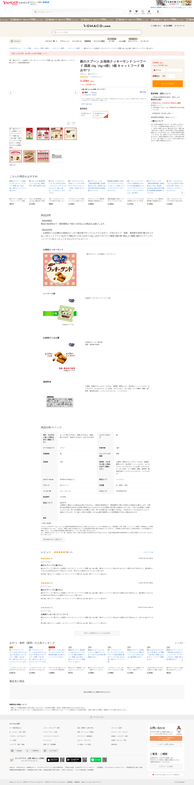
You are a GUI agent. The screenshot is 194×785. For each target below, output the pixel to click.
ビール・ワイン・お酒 (50, 732)
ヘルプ (189, 7)
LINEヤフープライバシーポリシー (33, 782)
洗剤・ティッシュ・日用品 (85, 732)
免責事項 (77, 782)
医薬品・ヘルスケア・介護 (119, 736)
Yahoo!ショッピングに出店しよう (174, 7)
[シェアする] (68, 123)
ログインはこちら (86, 104)
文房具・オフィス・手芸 (118, 740)
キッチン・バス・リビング (119, 732)
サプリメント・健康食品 (84, 736)
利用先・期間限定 (92, 94)
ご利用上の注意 (69, 767)
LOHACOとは (20, 767)
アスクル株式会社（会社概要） (85, 770)
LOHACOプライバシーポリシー (85, 767)
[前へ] (10, 92)
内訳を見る (143, 92)
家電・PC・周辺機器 (49, 744)
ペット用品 (27, 48)
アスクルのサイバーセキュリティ (115, 767)
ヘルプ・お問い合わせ (166, 744)
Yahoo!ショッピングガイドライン (91, 782)
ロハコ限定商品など (15, 728)
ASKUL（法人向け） (67, 770)
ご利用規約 (99, 767)
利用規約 (70, 782)
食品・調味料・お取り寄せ (85, 728)
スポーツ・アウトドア (84, 740)
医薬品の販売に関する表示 (52, 770)
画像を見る (12, 165)
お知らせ (12, 767)
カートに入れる (167, 84)
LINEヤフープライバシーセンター (55, 782)
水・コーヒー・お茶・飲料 (17, 732)
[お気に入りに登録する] (74, 123)
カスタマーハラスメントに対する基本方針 (50, 767)
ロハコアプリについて (29, 761)
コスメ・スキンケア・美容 (51, 728)
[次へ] (75, 92)
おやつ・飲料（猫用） (42, 48)
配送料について (156, 105)
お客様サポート (31, 767)
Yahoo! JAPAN (155, 7)
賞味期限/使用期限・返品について (163, 117)
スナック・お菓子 (116, 728)
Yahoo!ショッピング (15, 782)
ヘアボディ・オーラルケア (17, 736)
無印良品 (114, 744)
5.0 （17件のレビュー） (96, 77)
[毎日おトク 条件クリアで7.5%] (97, 19)
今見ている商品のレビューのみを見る (97, 633)
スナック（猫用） (59, 48)
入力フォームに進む (166, 766)
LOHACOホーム (15, 48)
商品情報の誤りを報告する (52, 539)
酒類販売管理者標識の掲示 (17, 770)
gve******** (44, 562)
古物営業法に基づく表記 (34, 770)
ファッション (47, 740)
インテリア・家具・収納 (16, 744)
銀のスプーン (92, 74)
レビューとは (148, 552)
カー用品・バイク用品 (84, 744)
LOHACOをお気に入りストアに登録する (167, 774)
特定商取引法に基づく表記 (134, 767)
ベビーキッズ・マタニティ (51, 736)
